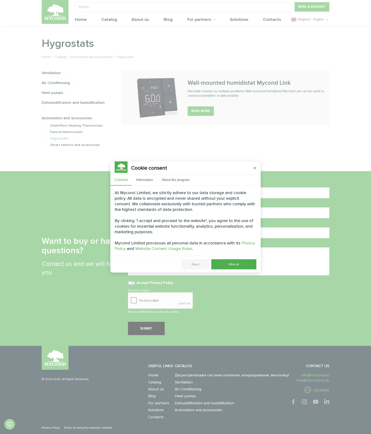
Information (144, 180)
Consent (121, 180)
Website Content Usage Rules (163, 248)
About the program (176, 180)
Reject (195, 264)
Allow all (234, 264)
